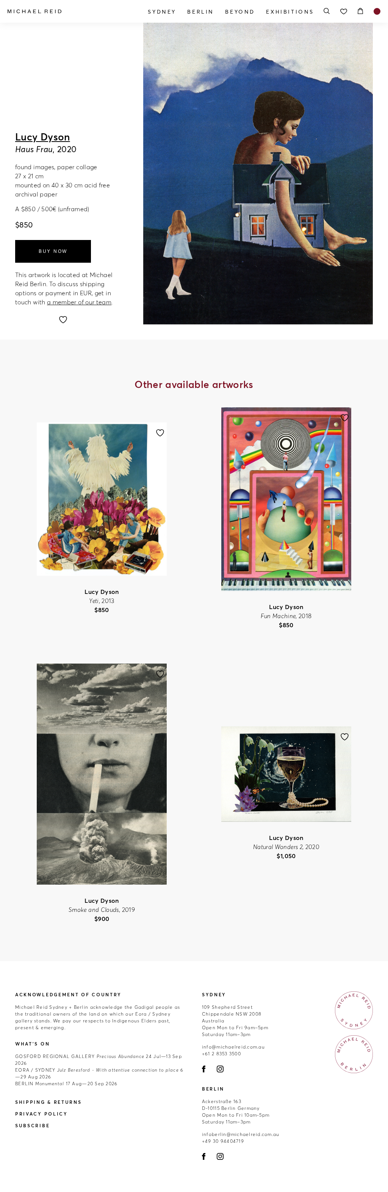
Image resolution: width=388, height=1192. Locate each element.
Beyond (240, 11)
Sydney (162, 11)
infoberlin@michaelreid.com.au (241, 1134)
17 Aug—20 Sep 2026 (66, 1083)
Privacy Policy (41, 1114)
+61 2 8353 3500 (221, 1053)
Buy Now (53, 251)
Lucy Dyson (42, 137)
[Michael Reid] (63, 11)
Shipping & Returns (48, 1102)
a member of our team (79, 302)
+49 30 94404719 (223, 1141)
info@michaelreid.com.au (233, 1047)
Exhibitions (290, 11)
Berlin (200, 11)
